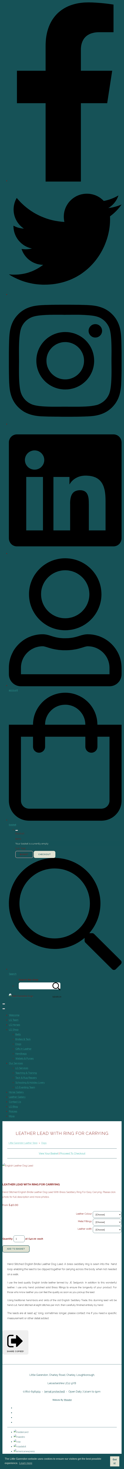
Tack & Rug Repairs (26, 1077)
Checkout (44, 854)
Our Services (16, 1063)
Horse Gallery (16, 1092)
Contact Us (15, 1101)
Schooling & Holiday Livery (30, 1082)
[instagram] (65, 424)
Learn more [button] (25, 1463)
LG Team (13, 1020)
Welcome (14, 1015)
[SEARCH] (56, 985)
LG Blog (13, 1106)
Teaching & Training (26, 1072)
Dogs (18, 1044)
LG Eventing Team (25, 1087)
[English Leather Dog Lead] (7, 1175)
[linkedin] (65, 553)
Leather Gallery (17, 1097)
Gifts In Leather (23, 1048)
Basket (24, 854)
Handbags (21, 1053)
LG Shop (14, 1029)
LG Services (21, 1068)
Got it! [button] (115, 1461)
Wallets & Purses (24, 1058)
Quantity (7, 1239)
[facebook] (65, 180)
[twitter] (65, 294)
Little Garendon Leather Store (23, 1143)
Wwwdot (68, 1400)
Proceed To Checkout (72, 1153)
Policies (13, 1111)
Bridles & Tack (23, 1039)
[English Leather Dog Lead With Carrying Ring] (19, 1175)
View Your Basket (48, 1153)
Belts (18, 1034)
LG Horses (14, 1024)
